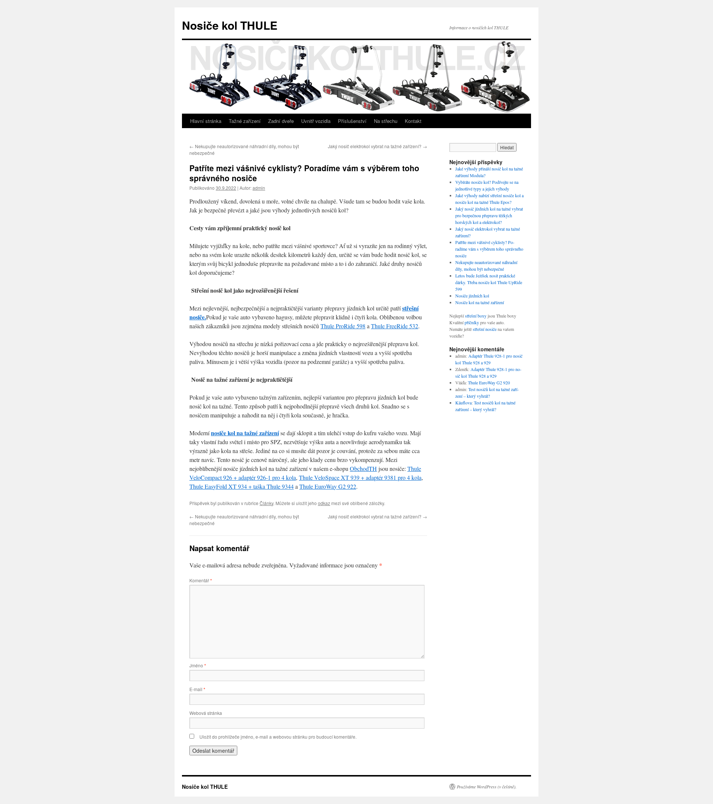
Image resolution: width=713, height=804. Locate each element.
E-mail (197, 689)
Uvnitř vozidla (316, 120)
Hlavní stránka (205, 120)
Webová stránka (205, 713)
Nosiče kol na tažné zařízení (479, 302)
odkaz (324, 503)
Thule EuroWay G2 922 (327, 486)
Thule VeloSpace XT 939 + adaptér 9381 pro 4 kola (360, 477)
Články (266, 503)
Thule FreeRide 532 (394, 326)
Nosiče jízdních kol (472, 296)
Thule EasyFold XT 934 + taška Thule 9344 (241, 486)
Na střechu (385, 120)
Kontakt (413, 120)
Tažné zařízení (245, 120)
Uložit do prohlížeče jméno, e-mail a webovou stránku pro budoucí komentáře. (277, 736)
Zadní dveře (281, 120)
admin (259, 188)
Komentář (200, 580)
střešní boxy (475, 316)
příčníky (472, 322)
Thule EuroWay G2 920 (489, 382)
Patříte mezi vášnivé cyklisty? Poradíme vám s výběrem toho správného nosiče (489, 248)
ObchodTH (363, 468)
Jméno (197, 665)
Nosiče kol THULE (229, 25)
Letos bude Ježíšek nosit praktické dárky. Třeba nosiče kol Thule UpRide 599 (488, 282)
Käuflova (463, 403)
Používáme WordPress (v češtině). (487, 787)
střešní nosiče (485, 329)
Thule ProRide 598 (342, 326)
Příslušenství (352, 120)
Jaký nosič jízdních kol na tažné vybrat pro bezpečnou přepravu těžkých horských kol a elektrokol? (489, 215)
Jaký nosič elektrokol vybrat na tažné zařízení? (377, 146)
